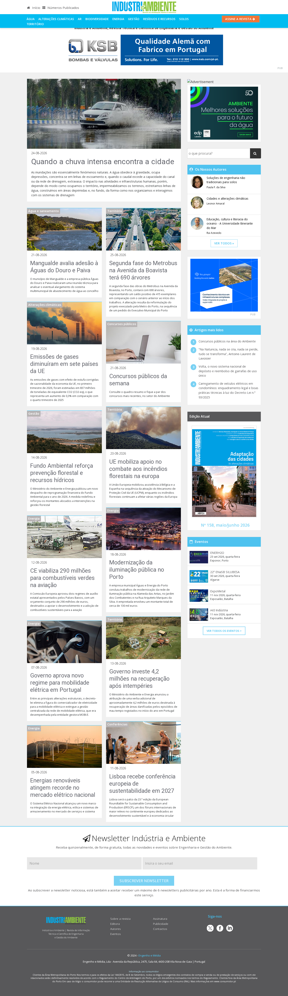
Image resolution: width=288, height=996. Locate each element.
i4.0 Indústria (219, 610)
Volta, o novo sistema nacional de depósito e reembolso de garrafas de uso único (228, 370)
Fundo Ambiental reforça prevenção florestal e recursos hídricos (61, 473)
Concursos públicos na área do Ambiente (227, 341)
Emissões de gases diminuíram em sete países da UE (64, 364)
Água (31, 19)
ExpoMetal (217, 591)
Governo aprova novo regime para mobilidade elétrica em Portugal (59, 682)
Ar (80, 19)
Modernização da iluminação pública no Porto (136, 569)
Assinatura (160, 919)
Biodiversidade (97, 19)
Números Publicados (63, 7)
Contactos (160, 929)
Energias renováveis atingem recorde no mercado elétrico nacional (62, 787)
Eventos (115, 934)
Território (35, 24)
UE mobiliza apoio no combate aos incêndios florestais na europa (138, 469)
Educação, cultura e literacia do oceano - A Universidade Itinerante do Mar (230, 223)
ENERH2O (217, 553)
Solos (184, 19)
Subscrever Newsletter (144, 880)
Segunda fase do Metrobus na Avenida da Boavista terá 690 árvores (143, 270)
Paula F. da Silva (216, 187)
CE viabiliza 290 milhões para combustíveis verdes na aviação (62, 578)
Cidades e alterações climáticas (227, 198)
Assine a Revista (238, 19)
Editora (115, 924)
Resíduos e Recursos (159, 19)
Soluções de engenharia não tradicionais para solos (226, 180)
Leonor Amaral (216, 203)
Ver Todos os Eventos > (224, 631)
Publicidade (160, 924)
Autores (115, 929)
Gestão (133, 19)
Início (35, 7)
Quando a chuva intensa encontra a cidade (102, 161)
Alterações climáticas (56, 19)
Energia (118, 19)
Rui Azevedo (214, 233)
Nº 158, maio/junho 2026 (225, 525)
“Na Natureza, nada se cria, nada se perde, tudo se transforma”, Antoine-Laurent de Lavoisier (228, 353)
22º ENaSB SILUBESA (225, 572)
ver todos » (224, 243)
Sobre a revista (120, 919)
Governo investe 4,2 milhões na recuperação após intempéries (139, 678)
